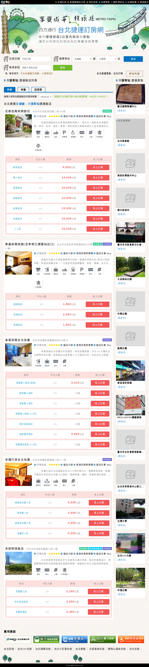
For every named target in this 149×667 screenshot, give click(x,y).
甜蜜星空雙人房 (23, 523)
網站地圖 (134, 73)
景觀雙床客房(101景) (26, 444)
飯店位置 (103, 116)
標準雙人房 (23, 513)
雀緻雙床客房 (26, 434)
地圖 (23, 89)
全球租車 (105, 2)
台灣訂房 (61, 2)
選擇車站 (64, 58)
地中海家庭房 (21, 602)
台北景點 (81, 649)
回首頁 (38, 89)
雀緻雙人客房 (26, 403)
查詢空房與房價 (84, 116)
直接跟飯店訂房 (78, 2)
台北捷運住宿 (43, 649)
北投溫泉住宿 (96, 649)
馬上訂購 (98, 167)
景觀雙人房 (21, 591)
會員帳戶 (144, 2)
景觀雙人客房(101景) (26, 414)
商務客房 (18, 314)
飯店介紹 (68, 116)
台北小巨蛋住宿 (63, 649)
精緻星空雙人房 (23, 502)
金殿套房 (17, 219)
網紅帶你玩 (119, 2)
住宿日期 (14, 58)
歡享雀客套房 (26, 424)
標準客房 (17, 167)
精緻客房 (17, 198)
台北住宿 (134, 649)
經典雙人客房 (26, 393)
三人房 (17, 229)
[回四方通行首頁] (5, 2)
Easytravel (79, 665)
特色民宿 (93, 2)
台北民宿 (9, 649)
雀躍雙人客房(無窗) (26, 383)
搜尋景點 (14, 67)
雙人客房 (17, 178)
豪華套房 (17, 208)
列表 (9, 89)
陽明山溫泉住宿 (117, 649)
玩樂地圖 (132, 2)
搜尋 (133, 59)
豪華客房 (17, 188)
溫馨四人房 (23, 533)
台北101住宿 (25, 649)
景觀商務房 (21, 612)
